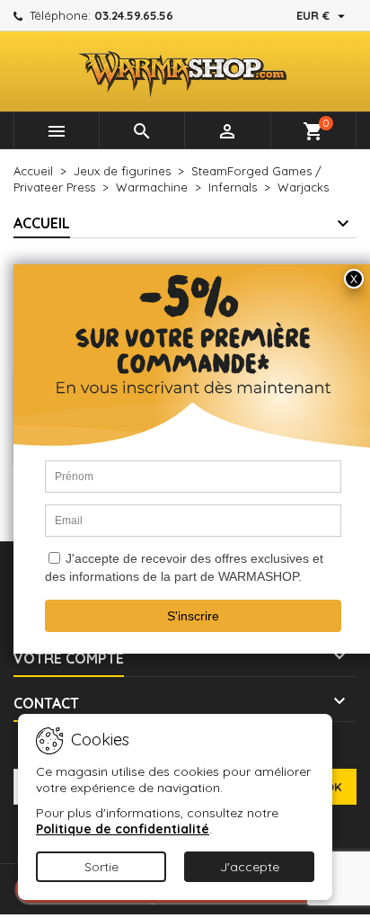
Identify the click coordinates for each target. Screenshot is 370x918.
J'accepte (249, 867)
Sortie (101, 867)
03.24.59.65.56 (133, 15)
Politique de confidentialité (122, 829)
